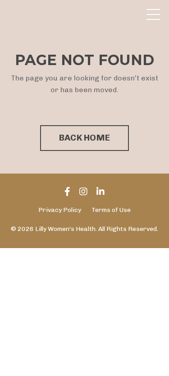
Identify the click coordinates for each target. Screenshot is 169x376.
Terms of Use (111, 210)
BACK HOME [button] (84, 137)
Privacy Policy (59, 210)
